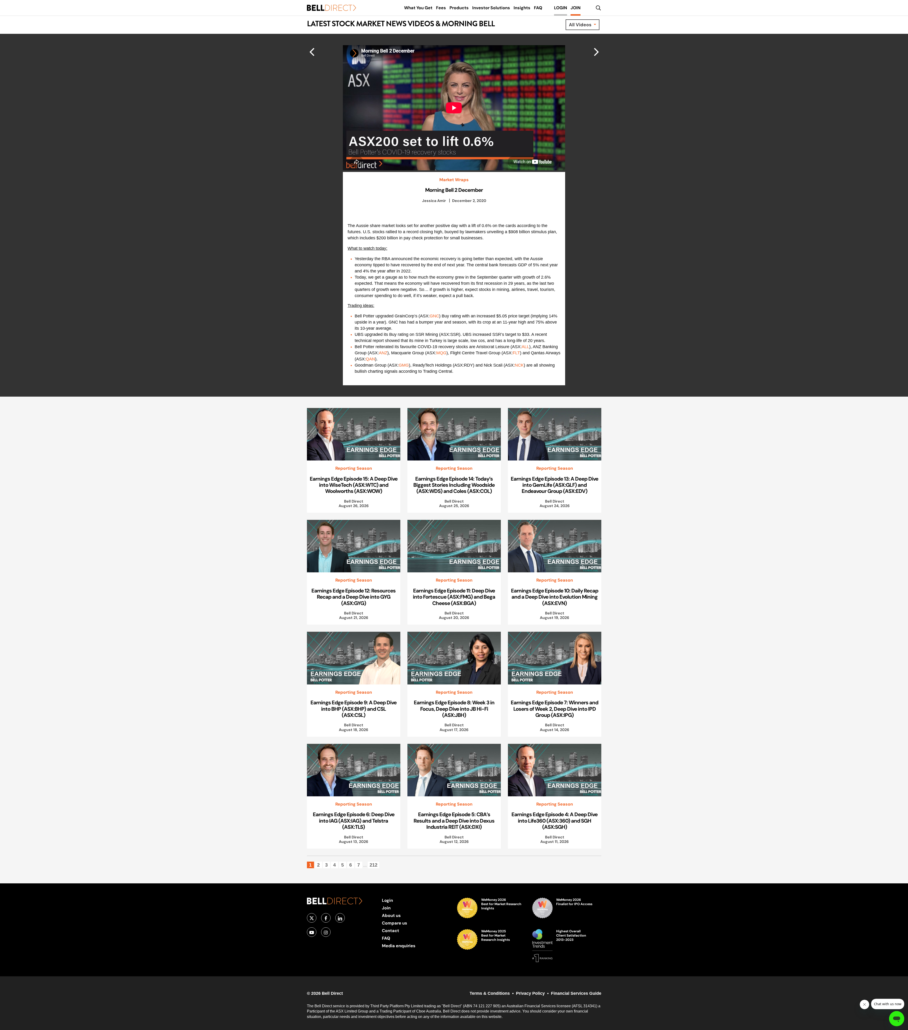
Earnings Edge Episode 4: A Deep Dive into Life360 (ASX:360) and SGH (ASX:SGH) (554, 820)
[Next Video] (311, 51)
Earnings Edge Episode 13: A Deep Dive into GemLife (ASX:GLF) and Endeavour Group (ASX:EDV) (554, 485)
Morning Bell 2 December (454, 190)
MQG (441, 353)
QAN (370, 359)
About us (391, 915)
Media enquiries (398, 945)
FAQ (386, 938)
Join (386, 908)
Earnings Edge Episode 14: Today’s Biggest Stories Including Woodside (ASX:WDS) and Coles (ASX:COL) (454, 485)
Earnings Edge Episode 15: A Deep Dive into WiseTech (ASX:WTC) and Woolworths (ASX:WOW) (353, 485)
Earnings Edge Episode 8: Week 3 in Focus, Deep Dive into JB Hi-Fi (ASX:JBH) (454, 708)
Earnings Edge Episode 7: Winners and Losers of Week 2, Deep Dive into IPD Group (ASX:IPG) (554, 708)
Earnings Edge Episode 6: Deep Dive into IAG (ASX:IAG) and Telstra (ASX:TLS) (353, 820)
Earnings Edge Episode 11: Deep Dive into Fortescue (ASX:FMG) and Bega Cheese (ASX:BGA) (454, 596)
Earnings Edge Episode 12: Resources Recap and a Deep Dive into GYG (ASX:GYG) (353, 596)
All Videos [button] (581, 24)
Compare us (394, 923)
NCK (519, 365)
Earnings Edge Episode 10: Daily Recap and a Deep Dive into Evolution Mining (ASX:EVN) (554, 596)
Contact (390, 930)
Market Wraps (454, 179)
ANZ (383, 353)
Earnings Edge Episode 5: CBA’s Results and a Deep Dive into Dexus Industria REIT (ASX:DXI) (454, 820)
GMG (404, 365)
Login (387, 900)
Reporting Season (353, 468)
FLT (516, 353)
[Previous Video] (596, 51)
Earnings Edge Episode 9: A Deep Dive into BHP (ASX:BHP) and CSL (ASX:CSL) (353, 708)
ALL (525, 346)
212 (373, 865)
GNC (434, 316)
